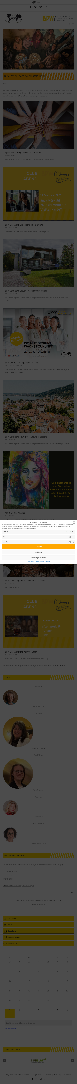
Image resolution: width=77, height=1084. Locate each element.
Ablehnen (38, 552)
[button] (74, 522)
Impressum (47, 561)
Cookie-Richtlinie (30, 561)
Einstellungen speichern (38, 558)
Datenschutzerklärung (39, 561)
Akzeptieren (38, 546)
